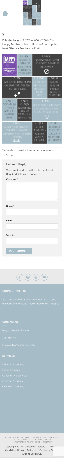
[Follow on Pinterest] (36, 277)
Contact (47, 442)
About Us (18, 437)
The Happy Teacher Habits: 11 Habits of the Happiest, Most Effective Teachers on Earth (30, 44)
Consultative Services (14, 375)
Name (10, 206)
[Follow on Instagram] (28, 277)
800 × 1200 (40, 40)
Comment (12, 179)
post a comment (44, 150)
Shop (37, 442)
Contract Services (12, 381)
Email (9, 220)
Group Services (11, 369)
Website (10, 235)
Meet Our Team (33, 437)
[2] (32, 98)
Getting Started (21, 439)
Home (8, 437)
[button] (5, 13)
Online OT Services (13, 386)
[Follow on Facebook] (19, 277)
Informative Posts (23, 442)
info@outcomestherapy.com (19, 344)
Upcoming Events (42, 439)
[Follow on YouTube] (44, 277)
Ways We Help (50, 437)
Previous (9, 155)
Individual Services (13, 364)
